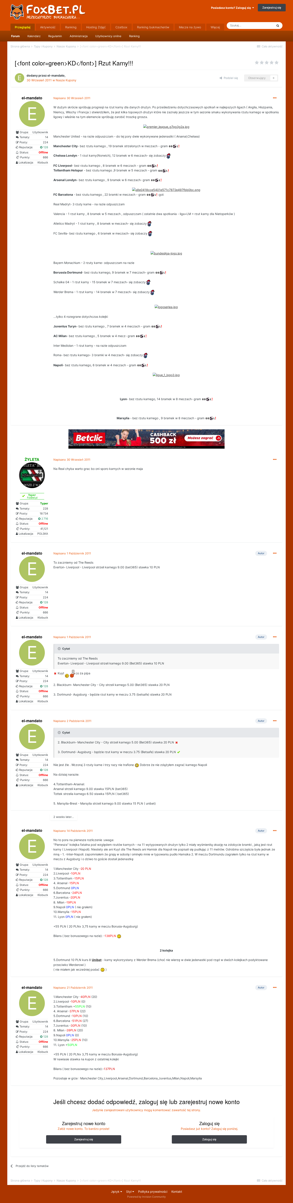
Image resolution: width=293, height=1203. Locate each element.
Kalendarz (34, 36)
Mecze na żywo (190, 27)
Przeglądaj (22, 27)
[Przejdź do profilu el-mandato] (19, 78)
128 (45, 147)
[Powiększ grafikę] (166, 126)
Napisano (71, 98)
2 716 (44, 518)
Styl (129, 1191)
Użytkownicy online (108, 36)
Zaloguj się (209, 1139)
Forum (15, 36)
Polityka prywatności (152, 1191)
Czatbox (121, 27)
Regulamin (55, 36)
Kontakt (176, 1191)
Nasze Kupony (66, 80)
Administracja (79, 36)
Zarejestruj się (271, 7)
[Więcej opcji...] (274, 98)
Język (115, 1191)
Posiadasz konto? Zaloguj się (231, 7)
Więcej (215, 27)
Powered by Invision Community (146, 1196)
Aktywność (48, 27)
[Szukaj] (277, 25)
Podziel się (230, 78)
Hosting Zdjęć (96, 27)
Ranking (134, 36)
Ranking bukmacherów (153, 27)
